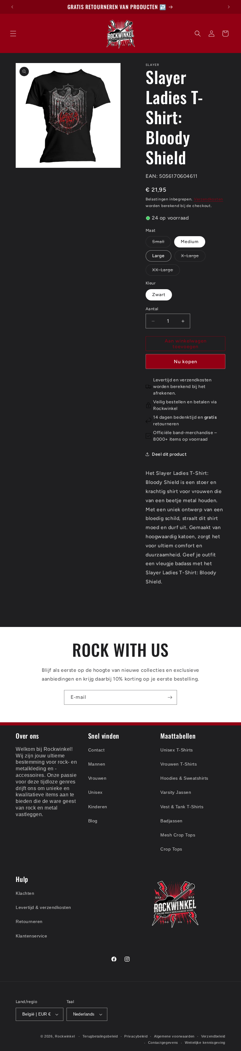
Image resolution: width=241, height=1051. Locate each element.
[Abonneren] (170, 697)
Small (161, 243)
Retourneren (29, 921)
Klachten (25, 893)
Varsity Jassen (175, 792)
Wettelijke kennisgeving (205, 1042)
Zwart (158, 294)
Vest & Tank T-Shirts (181, 806)
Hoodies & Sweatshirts (184, 778)
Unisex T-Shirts (176, 749)
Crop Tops (171, 849)
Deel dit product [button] (169, 454)
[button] (13, 33)
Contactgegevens (163, 1042)
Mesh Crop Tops (177, 834)
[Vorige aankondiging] (12, 7)
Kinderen (97, 806)
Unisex (95, 792)
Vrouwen (97, 778)
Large (158, 255)
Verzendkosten (208, 199)
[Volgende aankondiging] (229, 7)
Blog (93, 820)
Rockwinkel (65, 1036)
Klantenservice (31, 935)
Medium (190, 241)
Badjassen (171, 820)
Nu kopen (185, 361)
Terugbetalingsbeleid (100, 1036)
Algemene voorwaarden (174, 1036)
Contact (96, 749)
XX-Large (166, 271)
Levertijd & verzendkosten (43, 907)
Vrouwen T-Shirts (178, 764)
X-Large (193, 257)
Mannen (96, 764)
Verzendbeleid (213, 1036)
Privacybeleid (135, 1036)
